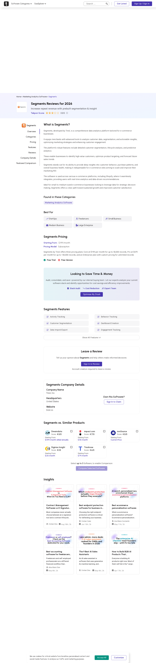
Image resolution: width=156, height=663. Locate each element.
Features (32, 147)
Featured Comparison (26, 163)
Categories (31, 137)
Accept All (101, 657)
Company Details (28, 158)
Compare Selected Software (91, 468)
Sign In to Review (92, 364)
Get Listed (121, 3)
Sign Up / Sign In (142, 4)
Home (18, 97)
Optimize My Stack (91, 294)
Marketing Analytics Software (35, 97)
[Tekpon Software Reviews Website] (6, 3)
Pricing (33, 142)
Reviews (32, 152)
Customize (119, 657)
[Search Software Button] (107, 3)
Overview (31, 131)
